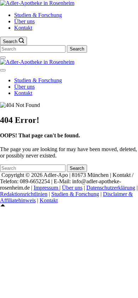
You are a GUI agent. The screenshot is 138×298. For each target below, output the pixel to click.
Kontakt (23, 28)
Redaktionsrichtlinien (23, 194)
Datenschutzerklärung (110, 188)
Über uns (24, 21)
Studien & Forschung (38, 15)
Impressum (46, 188)
